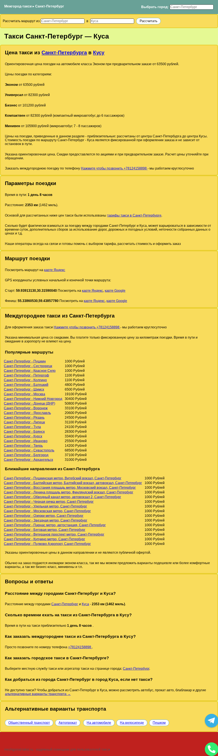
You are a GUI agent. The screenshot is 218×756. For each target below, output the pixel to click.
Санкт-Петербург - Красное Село (30, 370)
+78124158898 (80, 647)
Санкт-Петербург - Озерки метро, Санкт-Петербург (43, 515)
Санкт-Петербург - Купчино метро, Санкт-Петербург (44, 539)
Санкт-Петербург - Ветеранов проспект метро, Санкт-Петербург (54, 534)
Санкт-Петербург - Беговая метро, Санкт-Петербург (44, 530)
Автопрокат (68, 722)
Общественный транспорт (29, 722)
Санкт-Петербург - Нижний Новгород (33, 399)
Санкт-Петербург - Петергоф (26, 375)
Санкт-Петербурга (64, 52)
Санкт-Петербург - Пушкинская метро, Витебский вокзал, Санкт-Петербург (62, 478)
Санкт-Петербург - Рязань (24, 417)
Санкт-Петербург (49, 6)
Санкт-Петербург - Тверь (23, 445)
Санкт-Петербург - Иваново (25, 441)
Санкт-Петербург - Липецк (24, 422)
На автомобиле (99, 722)
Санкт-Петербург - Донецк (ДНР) (29, 403)
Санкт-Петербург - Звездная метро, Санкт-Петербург (45, 520)
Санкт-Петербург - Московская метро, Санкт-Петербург (47, 511)
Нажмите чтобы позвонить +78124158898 (114, 168)
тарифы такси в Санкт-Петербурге (134, 215)
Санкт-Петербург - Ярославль (27, 413)
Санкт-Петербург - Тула (22, 427)
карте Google (115, 290)
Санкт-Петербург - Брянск (24, 431)
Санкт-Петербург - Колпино (25, 380)
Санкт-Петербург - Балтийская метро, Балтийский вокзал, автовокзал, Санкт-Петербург (73, 483)
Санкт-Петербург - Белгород (26, 455)
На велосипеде (132, 722)
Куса (85, 604)
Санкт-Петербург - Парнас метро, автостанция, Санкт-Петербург (55, 525)
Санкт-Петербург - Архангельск (28, 459)
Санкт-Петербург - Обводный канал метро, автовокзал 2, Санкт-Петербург (62, 497)
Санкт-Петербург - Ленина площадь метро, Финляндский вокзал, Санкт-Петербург (68, 492)
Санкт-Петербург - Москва (24, 394)
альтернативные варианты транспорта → (38, 694)
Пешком (159, 722)
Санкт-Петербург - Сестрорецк (28, 366)
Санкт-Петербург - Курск (23, 436)
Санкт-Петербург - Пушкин (25, 361)
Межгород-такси (18, 6)
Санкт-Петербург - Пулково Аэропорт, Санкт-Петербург (47, 544)
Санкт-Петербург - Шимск (24, 389)
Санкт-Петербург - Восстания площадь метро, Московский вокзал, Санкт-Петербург (70, 487)
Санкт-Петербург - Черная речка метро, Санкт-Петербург (49, 501)
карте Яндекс (54, 270)
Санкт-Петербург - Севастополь (29, 450)
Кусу (98, 52)
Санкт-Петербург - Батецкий (26, 385)
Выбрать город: (155, 7)
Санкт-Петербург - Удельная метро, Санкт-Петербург (45, 506)
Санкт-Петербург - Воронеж (26, 408)
